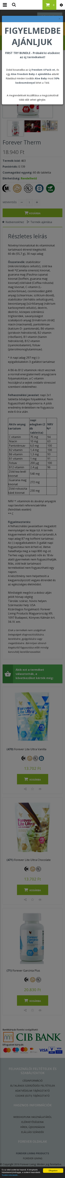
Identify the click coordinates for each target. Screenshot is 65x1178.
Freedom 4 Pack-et (43, 69)
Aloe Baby (41, 78)
